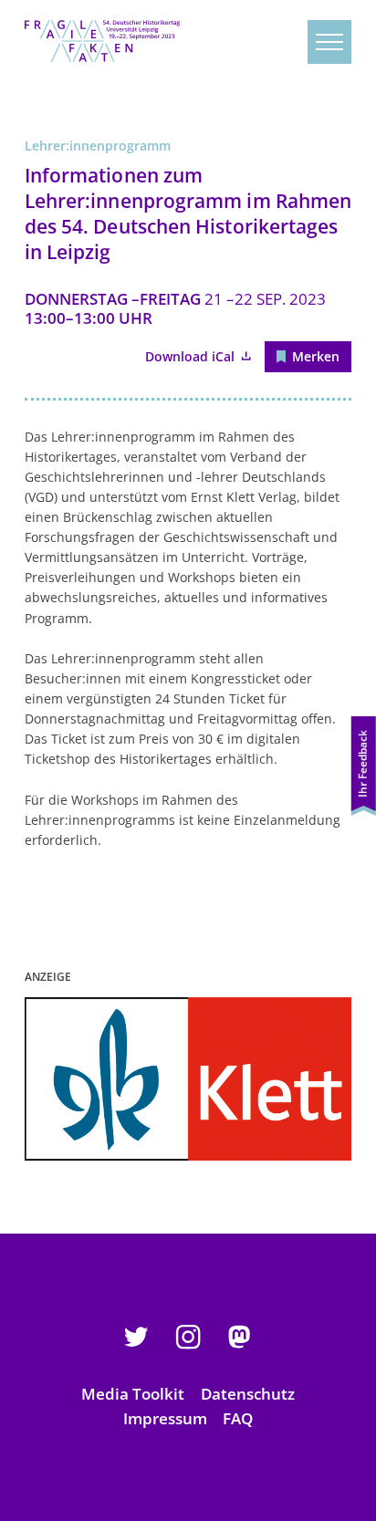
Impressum (165, 1418)
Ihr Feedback (363, 763)
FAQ (238, 1418)
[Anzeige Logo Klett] (188, 1079)
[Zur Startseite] (102, 41)
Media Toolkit (132, 1393)
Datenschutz (248, 1393)
